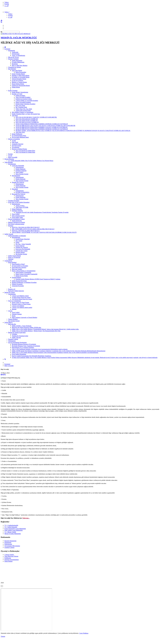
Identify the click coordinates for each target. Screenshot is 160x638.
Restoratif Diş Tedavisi (18, 194)
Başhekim (15, 64)
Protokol (10, 225)
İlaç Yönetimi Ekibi (21, 107)
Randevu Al (11, 289)
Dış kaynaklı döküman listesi (20, 137)
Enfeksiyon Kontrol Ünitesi (24, 99)
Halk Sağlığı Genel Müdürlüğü (13, 530)
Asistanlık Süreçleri (17, 144)
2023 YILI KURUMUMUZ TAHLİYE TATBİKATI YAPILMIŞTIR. (36, 117)
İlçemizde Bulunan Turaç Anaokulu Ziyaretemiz (26, 346)
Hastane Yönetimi (13, 59)
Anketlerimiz (12, 294)
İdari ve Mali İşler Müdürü (19, 65)
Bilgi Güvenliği (12, 157)
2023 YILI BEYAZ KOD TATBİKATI (27, 122)
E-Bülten (14, 334)
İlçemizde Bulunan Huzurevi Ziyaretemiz (24, 344)
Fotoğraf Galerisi (13, 339)
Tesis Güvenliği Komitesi (23, 97)
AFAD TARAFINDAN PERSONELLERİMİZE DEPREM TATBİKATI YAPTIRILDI (42, 124)
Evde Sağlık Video (17, 217)
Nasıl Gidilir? (19, 172)
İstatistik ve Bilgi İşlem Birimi (20, 75)
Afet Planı (15, 115)
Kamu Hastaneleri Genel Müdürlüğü (15, 528)
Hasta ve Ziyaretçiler (14, 257)
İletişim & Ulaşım (9, 292)
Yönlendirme (8, 261)
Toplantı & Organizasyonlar (20, 336)
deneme (14, 309)
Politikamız (7, 558)
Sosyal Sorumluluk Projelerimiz (17, 342)
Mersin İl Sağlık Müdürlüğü (12, 533)
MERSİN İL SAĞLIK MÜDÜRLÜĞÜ (19, 37)
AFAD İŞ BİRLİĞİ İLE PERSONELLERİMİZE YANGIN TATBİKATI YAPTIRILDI (41, 127)
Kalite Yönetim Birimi (18, 74)
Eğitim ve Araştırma (14, 139)
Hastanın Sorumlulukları (11, 559)
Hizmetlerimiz (16, 237)
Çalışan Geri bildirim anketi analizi (22, 307)
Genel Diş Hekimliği (18, 165)
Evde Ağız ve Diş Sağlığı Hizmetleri (18, 202)
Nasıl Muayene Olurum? (19, 267)
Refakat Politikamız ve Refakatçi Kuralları (24, 282)
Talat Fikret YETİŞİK (22, 207)
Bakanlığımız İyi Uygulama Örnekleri (23, 347)
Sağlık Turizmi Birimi (14, 256)
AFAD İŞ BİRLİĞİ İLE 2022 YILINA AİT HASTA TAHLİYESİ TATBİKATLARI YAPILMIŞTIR (45, 125)
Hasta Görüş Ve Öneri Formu (20, 302)
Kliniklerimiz (12, 164)
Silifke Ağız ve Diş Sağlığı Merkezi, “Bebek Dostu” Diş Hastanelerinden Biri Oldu (36, 331)
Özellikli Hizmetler (13, 200)
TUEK (14, 140)
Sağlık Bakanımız (17, 60)
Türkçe (6, 2)
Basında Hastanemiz (10, 541)
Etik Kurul (15, 142)
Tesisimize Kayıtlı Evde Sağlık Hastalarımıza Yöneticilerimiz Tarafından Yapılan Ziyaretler (42, 212)
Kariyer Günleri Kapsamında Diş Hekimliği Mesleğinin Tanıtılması (31, 356)
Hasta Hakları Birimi (18, 84)
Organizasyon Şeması (14, 67)
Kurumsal (7, 49)
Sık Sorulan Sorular (21, 254)
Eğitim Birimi (16, 87)
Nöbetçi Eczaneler (17, 284)
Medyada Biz (12, 324)
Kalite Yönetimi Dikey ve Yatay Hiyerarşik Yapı (26, 114)
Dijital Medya (8, 322)
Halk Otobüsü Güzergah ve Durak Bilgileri (24, 317)
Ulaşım (10, 311)
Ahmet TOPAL (20, 205)
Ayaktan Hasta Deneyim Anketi (21, 297)
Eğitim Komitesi (20, 95)
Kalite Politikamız (17, 134)
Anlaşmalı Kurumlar (18, 286)
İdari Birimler (12, 69)
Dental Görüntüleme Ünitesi (16, 219)
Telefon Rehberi (13, 319)
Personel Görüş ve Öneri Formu (21, 304)
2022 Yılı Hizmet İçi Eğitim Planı (25, 152)
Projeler (10, 154)
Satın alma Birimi (17, 70)
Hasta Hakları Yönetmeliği (23, 272)
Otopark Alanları (17, 314)
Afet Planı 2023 (20, 132)
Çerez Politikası (83, 633)
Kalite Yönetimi (12, 90)
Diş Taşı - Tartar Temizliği (23, 244)
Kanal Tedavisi (20, 246)
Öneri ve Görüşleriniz (14, 301)
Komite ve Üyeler (17, 94)
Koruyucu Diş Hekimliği (23, 249)
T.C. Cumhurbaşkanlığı (11, 525)
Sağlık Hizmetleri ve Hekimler (17, 235)
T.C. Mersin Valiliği (10, 532)
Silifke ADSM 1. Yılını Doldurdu (21, 326)
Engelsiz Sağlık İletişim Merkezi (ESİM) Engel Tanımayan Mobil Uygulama (38, 279)
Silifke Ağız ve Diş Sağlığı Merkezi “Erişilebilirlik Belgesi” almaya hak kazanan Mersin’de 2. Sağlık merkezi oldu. (45, 329)
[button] (7, 12)
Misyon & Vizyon (13, 57)
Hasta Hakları (8, 561)
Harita (13, 316)
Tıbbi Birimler (8, 162)
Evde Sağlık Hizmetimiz (19, 354)
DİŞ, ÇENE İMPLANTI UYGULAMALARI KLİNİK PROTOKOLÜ (33, 229)
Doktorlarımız (20, 167)
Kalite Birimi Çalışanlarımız (20, 92)
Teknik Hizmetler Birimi (19, 79)
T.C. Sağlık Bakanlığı (10, 527)
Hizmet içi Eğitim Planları (19, 149)
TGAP (10, 155)
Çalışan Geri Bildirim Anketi (20, 296)
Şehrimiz (10, 259)
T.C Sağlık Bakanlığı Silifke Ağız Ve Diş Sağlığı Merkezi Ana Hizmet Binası (30, 160)
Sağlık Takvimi (16, 337)
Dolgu (17, 242)
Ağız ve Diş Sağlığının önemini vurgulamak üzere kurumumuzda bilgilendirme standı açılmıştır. (40, 349)
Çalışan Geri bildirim (18, 306)
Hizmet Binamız (9, 159)
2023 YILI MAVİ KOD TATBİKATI (27, 120)
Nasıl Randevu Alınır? (18, 264)
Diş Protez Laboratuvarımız (16, 224)
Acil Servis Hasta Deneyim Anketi (22, 299)
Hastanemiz (11, 50)
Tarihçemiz (15, 52)
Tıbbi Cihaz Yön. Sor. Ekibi (24, 109)
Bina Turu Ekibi (20, 105)
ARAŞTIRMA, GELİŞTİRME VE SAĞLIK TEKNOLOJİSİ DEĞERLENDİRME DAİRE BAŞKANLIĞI (44, 232)
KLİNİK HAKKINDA (22, 192)
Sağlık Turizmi (8, 234)
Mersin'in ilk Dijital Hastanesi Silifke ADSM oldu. (26, 327)
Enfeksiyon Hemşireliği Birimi (21, 85)
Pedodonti (15, 189)
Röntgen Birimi (20, 252)
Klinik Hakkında (20, 169)
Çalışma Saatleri (9, 554)
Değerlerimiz (15, 54)
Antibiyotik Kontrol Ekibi (23, 110)
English (6, 4)
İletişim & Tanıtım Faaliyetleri (17, 332)
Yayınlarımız (15, 147)
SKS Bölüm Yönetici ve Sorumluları (22, 112)
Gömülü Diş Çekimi (21, 251)
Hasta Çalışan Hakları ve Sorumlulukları (23, 271)
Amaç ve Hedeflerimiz (18, 55)
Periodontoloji (16, 175)
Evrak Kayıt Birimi (17, 80)
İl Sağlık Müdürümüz (18, 62)
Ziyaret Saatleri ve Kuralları (20, 266)
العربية (6, 5)
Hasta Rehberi (12, 262)
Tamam (3, 636)
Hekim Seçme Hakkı (22, 276)
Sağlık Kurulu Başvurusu (19, 281)
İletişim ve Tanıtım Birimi (19, 82)
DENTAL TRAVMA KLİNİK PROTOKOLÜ (26, 227)
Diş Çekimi (19, 240)
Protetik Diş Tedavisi (18, 182)
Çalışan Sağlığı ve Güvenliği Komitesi (27, 100)
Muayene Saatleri (17, 269)
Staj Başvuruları (16, 145)
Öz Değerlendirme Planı (19, 135)
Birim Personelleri (21, 72)
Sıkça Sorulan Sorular (22, 174)
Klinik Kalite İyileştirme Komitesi (25, 104)
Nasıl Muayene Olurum (11, 556)
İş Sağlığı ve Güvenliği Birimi (20, 77)
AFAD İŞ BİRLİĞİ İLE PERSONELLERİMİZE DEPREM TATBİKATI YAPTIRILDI (42, 129)
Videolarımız (12, 341)
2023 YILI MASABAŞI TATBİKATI (27, 119)
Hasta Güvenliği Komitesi (23, 102)
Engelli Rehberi (16, 277)
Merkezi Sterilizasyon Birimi (16, 222)
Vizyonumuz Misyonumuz (12, 546)
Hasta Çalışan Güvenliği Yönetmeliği (26, 274)
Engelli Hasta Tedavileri (23, 239)
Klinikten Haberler (21, 170)
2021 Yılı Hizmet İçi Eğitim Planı (25, 150)
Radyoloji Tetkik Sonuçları (16, 291)
